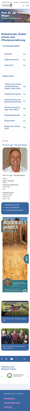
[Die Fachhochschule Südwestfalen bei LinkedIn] (16, 359)
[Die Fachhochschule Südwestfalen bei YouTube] (11, 359)
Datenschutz (8, 407)
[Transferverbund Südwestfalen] (15, 375)
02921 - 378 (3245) (8, 181)
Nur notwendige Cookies (12, 402)
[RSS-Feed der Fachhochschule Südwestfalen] (24, 359)
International (25, 2)
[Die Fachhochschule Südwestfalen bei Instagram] (6, 359)
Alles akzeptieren (9, 398)
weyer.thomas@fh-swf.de (10, 185)
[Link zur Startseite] (6, 5)
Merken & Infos (7, 2)
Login (16, 2)
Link (4, 189)
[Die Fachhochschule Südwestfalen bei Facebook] (1, 359)
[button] (15, 53)
